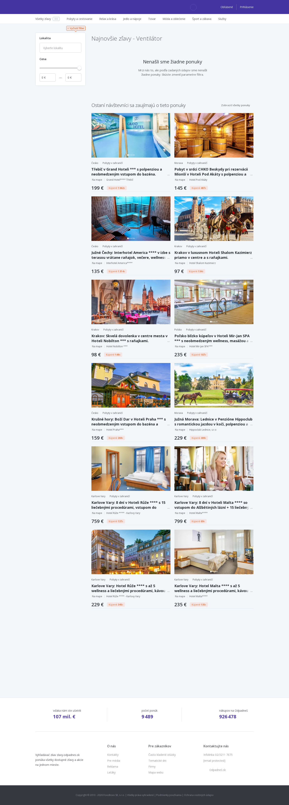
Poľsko (178, 329)
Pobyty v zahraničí (113, 163)
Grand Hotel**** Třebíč (119, 179)
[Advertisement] (60, 147)
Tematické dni (157, 760)
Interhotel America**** (119, 263)
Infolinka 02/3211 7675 (218, 755)
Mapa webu (155, 772)
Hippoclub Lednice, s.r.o (202, 429)
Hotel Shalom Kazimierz (202, 263)
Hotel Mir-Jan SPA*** (201, 346)
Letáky (111, 772)
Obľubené (227, 7)
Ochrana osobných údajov (199, 795)
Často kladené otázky (162, 755)
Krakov (178, 246)
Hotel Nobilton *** (117, 346)
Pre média (113, 760)
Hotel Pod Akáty (198, 179)
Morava (178, 163)
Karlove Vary (98, 496)
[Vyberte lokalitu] (60, 48)
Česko (94, 163)
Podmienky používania (168, 795)
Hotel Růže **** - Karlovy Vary (123, 513)
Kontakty (113, 755)
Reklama (112, 766)
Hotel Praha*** (115, 429)
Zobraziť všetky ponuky (235, 105)
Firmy (152, 766)
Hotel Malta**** (198, 513)
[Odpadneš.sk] (50, 7)
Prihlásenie (247, 7)
